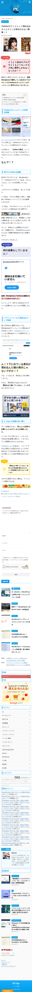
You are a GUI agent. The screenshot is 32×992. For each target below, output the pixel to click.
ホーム (3, 960)
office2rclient (4, 783)
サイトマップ (5, 962)
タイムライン (11, 496)
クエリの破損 (11, 781)
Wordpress (6, 491)
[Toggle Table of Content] (24, 95)
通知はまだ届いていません (21, 493)
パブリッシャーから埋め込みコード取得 (15, 102)
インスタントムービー (6, 777)
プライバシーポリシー (8, 966)
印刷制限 (19, 779)
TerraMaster (13, 779)
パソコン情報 (16, 986)
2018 (28, 779)
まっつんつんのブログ (9, 140)
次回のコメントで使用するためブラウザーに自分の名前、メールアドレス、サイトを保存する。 (15, 560)
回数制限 (7, 779)
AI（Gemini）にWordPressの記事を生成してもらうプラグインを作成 (21, 594)
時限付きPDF (25, 783)
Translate (12, 955)
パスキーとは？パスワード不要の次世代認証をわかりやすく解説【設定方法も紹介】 (21, 910)
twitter (11, 493)
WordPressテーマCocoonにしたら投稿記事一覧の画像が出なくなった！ (21, 649)
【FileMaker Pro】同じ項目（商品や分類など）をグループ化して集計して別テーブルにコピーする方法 (15, 802)
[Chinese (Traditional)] (9, 950)
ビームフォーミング (19, 781)
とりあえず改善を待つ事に (11, 104)
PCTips (16, 983)
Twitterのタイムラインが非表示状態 (13, 97)
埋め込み (17, 496)
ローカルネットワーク (16, 783)
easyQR (9, 783)
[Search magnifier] (29, 676)
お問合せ (4, 964)
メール (4, 543)
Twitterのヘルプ (7, 446)
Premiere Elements (5, 785)
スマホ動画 (23, 779)
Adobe (26, 781)
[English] (2, 950)
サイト (4, 550)
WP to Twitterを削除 (10, 99)
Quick (29, 783)
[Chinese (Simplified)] (7, 950)
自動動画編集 (24, 777)
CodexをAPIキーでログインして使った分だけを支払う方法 (21, 895)
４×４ (13, 777)
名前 (4, 535)
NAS (17, 777)
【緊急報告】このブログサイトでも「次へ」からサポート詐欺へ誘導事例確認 (21, 881)
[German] (5, 950)
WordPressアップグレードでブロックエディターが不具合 (21, 621)
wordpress (6, 493)
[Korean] (12, 950)
